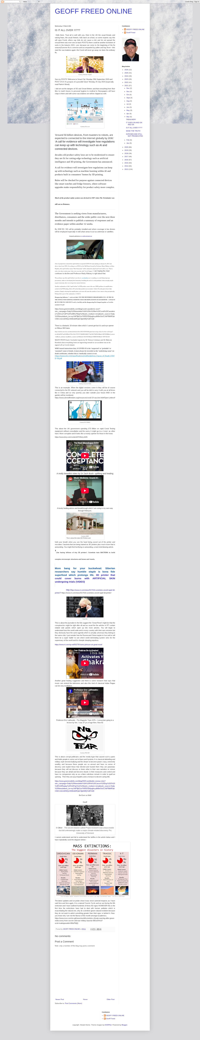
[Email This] (91, 929)
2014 (127, 166)
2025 (127, 73)
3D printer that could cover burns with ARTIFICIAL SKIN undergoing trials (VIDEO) (85, 575)
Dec (128, 88)
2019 (127, 150)
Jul (128, 104)
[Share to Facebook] (98, 929)
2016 (127, 160)
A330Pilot (108, 1025)
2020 (127, 147)
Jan (128, 143)
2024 (127, 76)
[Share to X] (96, 929)
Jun (128, 107)
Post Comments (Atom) (73, 1003)
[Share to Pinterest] (100, 929)
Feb (128, 140)
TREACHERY (131, 119)
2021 (127, 85)
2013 (127, 169)
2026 (127, 70)
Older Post (110, 999)
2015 (127, 163)
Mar (128, 117)
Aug (128, 101)
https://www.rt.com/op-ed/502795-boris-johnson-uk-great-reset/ (78, 645)
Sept (128, 98)
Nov (128, 91)
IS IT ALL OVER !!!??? (134, 128)
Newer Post (59, 999)
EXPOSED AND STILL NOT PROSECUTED (134, 135)
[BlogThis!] (94, 929)
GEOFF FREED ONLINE (93, 11)
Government (92, 161)
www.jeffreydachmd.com (86, 236)
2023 (127, 79)
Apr (128, 113)
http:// (68, 590)
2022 (127, 82)
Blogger (124, 1025)
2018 (127, 153)
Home (85, 999)
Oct (128, 94)
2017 (127, 156)
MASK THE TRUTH (133, 131)
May (128, 110)
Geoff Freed (130, 32)
